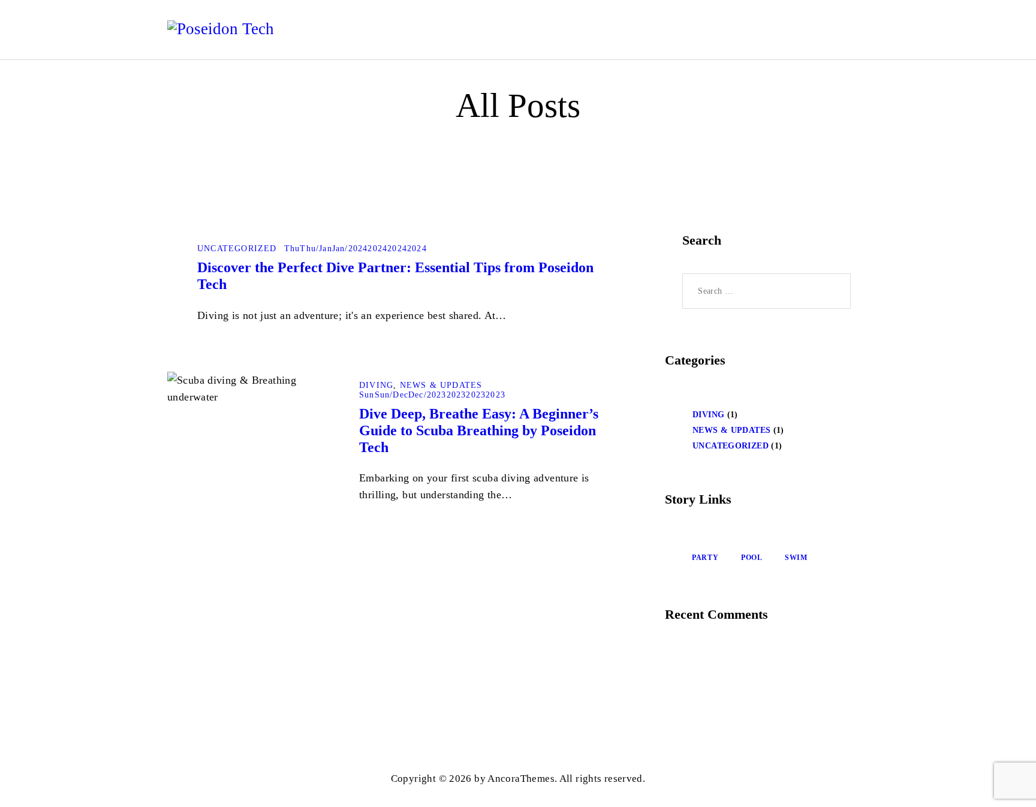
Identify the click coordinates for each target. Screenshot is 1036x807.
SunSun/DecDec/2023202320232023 (432, 394)
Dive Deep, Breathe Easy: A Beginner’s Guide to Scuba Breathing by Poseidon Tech (478, 430)
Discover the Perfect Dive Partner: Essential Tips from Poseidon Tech (395, 276)
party (705, 557)
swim (796, 557)
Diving (376, 385)
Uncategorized (237, 248)
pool (752, 557)
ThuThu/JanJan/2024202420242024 (355, 248)
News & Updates (441, 385)
